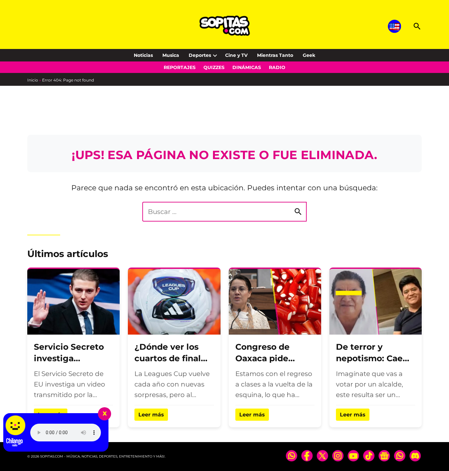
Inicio (32, 80)
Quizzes (214, 67)
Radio (277, 67)
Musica (170, 55)
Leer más (151, 415)
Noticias (143, 55)
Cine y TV (236, 55)
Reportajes (180, 67)
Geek (309, 55)
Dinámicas (246, 67)
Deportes (200, 55)
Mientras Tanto (275, 55)
